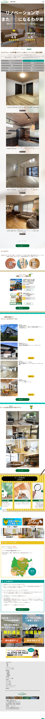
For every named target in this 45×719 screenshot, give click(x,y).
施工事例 (7, 676)
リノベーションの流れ (10, 668)
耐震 (7, 664)
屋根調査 (8, 674)
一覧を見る (20, 308)
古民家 (12, 65)
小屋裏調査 (8, 675)
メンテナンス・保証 (9, 678)
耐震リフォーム (33, 70)
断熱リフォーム (33, 68)
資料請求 (7, 688)
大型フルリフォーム (11, 68)
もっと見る (20, 245)
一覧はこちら (20, 609)
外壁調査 (8, 672)
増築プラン (33, 65)
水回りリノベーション (12, 70)
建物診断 (7, 670)
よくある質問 (8, 684)
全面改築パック (33, 63)
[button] (3, 491)
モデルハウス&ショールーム (11, 685)
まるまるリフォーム (11, 60)
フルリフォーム (33, 60)
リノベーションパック (10, 667)
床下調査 (8, 671)
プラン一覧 (20, 470)
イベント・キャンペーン (10, 686)
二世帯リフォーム (12, 63)
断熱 (7, 663)
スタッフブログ (9, 682)
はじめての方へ (9, 662)
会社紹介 (7, 679)
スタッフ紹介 (8, 681)
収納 (7, 666)
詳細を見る (31, 339)
